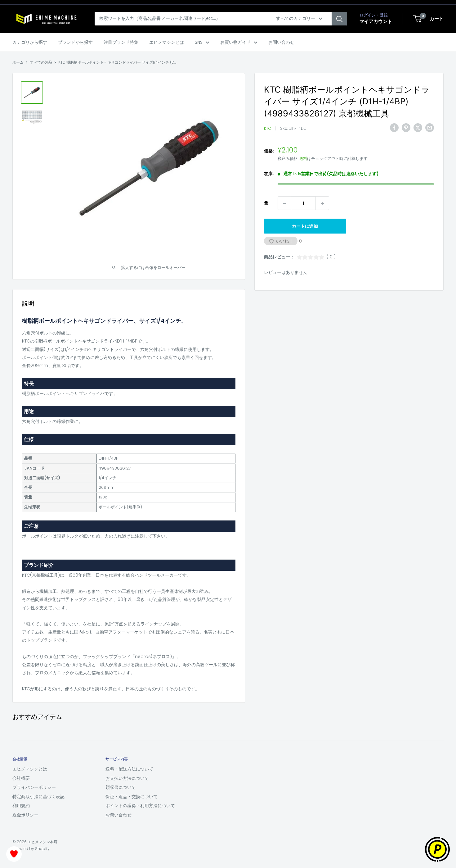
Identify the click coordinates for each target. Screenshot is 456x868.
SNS (199, 42)
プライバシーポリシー (34, 787)
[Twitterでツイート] (418, 127)
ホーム (18, 62)
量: (267, 203)
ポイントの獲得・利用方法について (140, 805)
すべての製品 (41, 62)
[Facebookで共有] (394, 127)
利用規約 (21, 805)
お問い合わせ (281, 42)
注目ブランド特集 (121, 42)
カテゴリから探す (29, 42)
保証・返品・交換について (131, 796)
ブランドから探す (75, 42)
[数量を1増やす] (322, 203)
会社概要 (21, 778)
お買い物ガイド (235, 42)
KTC (267, 128)
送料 (303, 159)
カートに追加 (305, 226)
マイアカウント (376, 21)
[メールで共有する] (429, 127)
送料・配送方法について (129, 769)
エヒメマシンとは (166, 42)
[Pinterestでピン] (406, 127)
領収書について (120, 787)
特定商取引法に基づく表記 (38, 796)
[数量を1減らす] (284, 203)
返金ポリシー (25, 815)
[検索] (339, 18)
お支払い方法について (127, 778)
